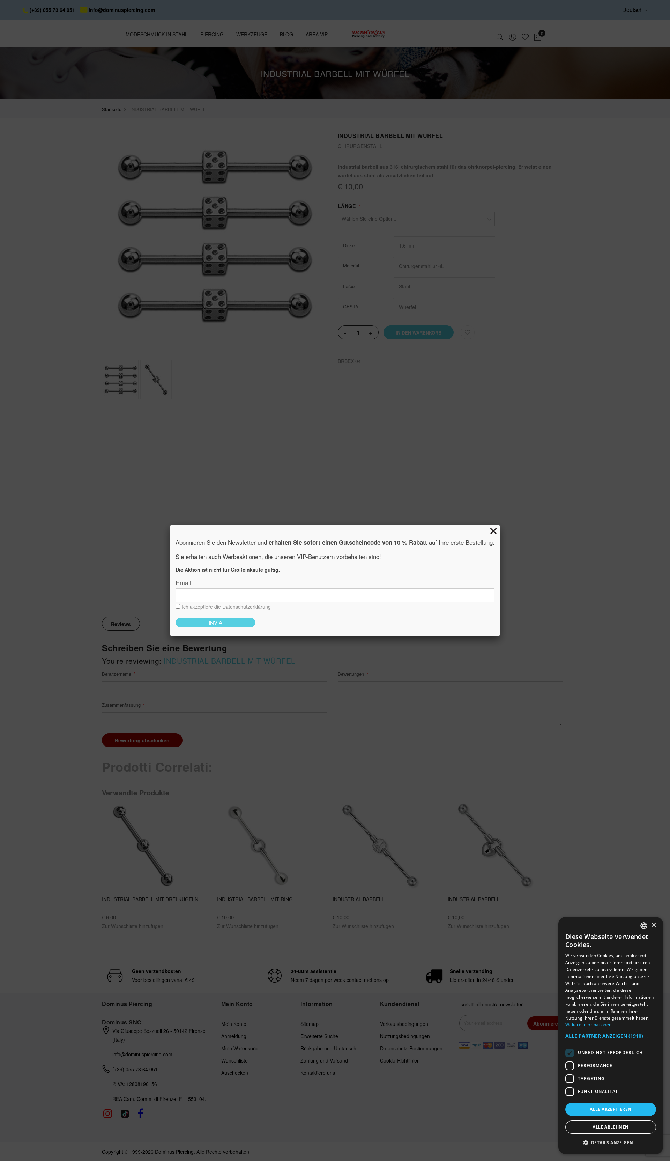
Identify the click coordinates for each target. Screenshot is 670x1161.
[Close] (493, 531)
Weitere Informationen (588, 1025)
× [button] (653, 925)
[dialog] (610, 1035)
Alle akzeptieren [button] (610, 1109)
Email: (184, 582)
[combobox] (643, 925)
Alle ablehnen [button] (610, 1127)
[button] (610, 1036)
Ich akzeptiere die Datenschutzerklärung (226, 606)
